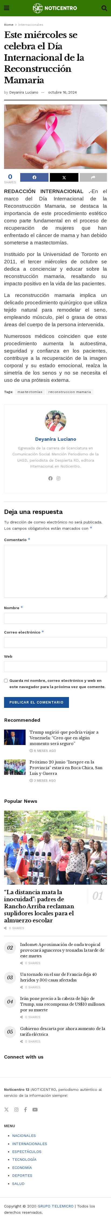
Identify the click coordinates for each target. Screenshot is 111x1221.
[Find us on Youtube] (35, 1110)
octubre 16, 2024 (62, 92)
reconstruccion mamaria (69, 392)
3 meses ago (44, 780)
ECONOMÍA (22, 1167)
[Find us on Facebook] (25, 1110)
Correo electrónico (24, 632)
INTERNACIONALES (29, 1144)
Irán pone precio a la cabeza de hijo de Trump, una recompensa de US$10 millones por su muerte (62, 1004)
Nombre (13, 607)
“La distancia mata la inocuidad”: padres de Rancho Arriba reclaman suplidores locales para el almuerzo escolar (39, 906)
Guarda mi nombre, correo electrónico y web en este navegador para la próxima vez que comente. (57, 683)
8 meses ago (44, 751)
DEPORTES (22, 1175)
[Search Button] (104, 8)
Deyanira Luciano (23, 92)
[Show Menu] (6, 8)
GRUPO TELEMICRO (56, 1206)
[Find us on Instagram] (16, 1110)
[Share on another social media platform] (93, 177)
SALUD (18, 1183)
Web (8, 656)
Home (8, 25)
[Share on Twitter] (64, 177)
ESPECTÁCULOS (26, 1151)
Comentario (17, 539)
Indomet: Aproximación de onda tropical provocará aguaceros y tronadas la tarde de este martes (62, 950)
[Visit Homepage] (55, 8)
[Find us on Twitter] (6, 1110)
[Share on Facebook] (34, 177)
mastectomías (30, 392)
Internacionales (30, 25)
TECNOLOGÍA (24, 1159)
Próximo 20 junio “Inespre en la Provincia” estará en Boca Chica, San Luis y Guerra (66, 768)
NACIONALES (24, 1135)
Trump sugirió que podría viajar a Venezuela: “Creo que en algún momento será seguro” (64, 738)
